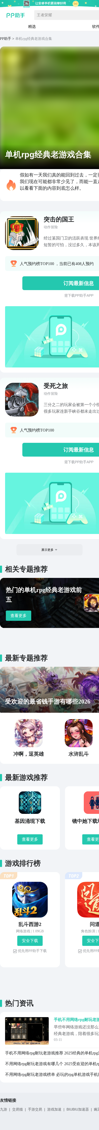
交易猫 (17, 1109)
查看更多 (18, 615)
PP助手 (5, 39)
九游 (3, 1109)
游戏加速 (54, 1109)
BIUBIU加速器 (78, 1109)
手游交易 (35, 1109)
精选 (32, 26)
